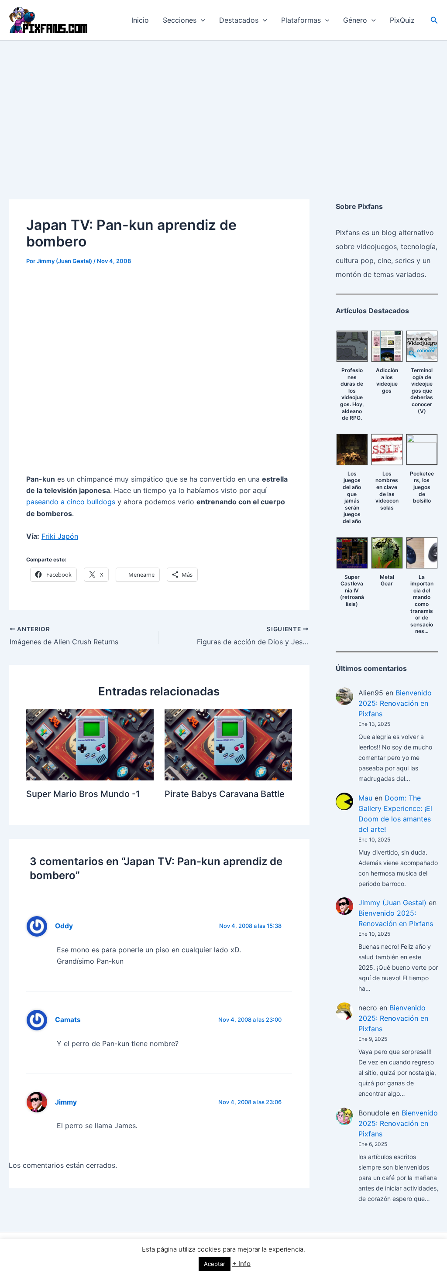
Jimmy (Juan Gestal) (392, 902)
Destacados (238, 20)
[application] (200, 20)
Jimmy (66, 1102)
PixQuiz (402, 20)
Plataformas (301, 20)
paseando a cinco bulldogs (70, 501)
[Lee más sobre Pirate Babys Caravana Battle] (228, 744)
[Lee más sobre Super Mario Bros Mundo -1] (90, 744)
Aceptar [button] (214, 1263)
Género (355, 20)
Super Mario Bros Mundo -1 (83, 794)
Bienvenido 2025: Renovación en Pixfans (395, 703)
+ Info (241, 1263)
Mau (365, 798)
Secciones (179, 20)
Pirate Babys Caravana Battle (225, 794)
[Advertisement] (223, 106)
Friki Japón (59, 536)
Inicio (140, 20)
